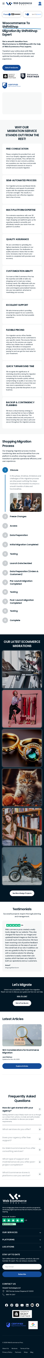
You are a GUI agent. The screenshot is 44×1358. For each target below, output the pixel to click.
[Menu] (3, 3)
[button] (40, 3)
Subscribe (22, 1274)
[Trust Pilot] (37, 1305)
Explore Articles (22, 1066)
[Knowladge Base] (32, 1305)
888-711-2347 (10, 1295)
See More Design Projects (22, 893)
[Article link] (22, 1042)
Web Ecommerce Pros (15, 1342)
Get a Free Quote (11, 68)
